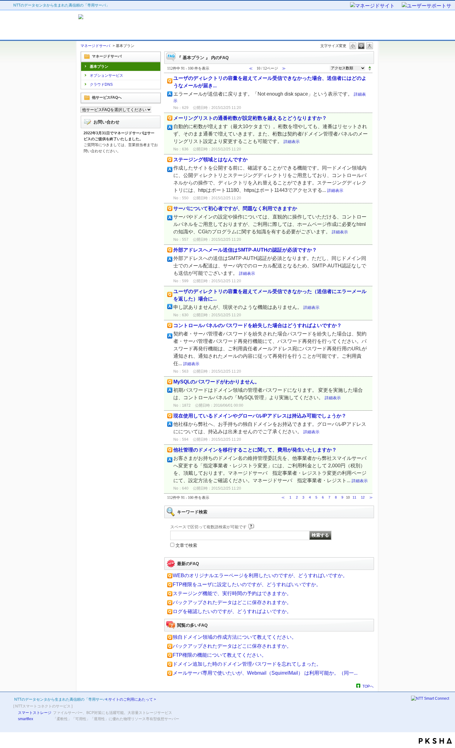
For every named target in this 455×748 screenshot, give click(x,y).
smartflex (25, 719)
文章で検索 (186, 545)
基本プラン (99, 66)
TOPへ (368, 686)
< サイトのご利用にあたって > (130, 699)
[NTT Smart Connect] (430, 698)
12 (363, 497)
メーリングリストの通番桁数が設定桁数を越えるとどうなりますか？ (250, 118)
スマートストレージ (34, 713)
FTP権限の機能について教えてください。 (219, 655)
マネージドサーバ (95, 46)
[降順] (369, 70)
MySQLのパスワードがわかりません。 (216, 381)
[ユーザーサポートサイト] (427, 6)
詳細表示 (292, 141)
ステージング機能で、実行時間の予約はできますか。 (232, 593)
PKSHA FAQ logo (435, 741)
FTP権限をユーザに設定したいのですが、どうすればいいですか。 (247, 584)
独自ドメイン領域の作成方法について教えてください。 (235, 637)
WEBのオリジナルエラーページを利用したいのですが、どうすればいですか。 (260, 575)
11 (354, 497)
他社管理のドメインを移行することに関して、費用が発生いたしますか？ (255, 449)
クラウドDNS (101, 84)
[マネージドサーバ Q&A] (134, 25)
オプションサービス (106, 75)
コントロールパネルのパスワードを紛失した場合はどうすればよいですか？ (257, 325)
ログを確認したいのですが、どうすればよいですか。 (232, 611)
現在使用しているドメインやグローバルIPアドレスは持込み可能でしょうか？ (259, 415)
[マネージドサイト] (375, 6)
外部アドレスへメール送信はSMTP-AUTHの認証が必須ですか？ (245, 250)
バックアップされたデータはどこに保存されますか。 (232, 602)
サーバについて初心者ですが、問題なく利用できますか (235, 208)
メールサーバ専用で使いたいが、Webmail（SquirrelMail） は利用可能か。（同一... (265, 673)
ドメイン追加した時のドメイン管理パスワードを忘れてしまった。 (247, 664)
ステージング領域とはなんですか (210, 159)
